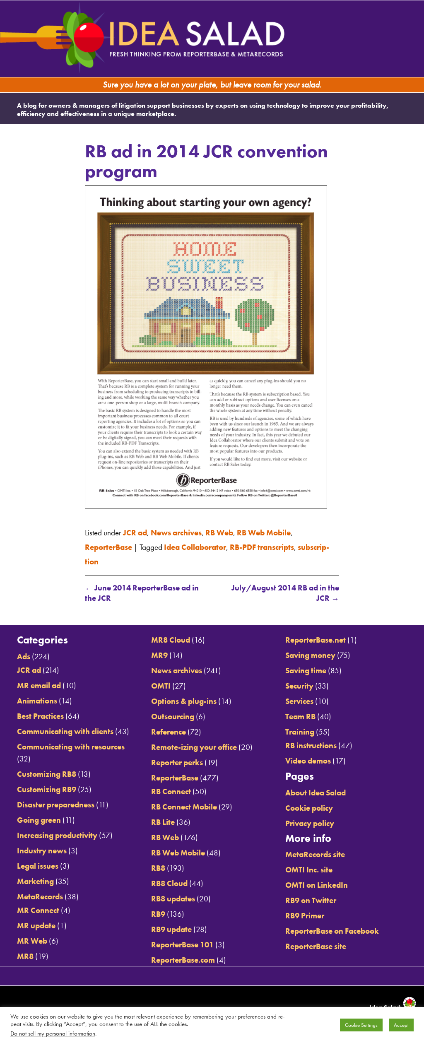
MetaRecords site (315, 852)
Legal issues (37, 864)
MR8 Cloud (170, 637)
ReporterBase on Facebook (332, 928)
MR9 (159, 653)
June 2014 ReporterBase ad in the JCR (142, 589)
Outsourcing (172, 714)
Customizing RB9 (46, 787)
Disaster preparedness (55, 802)
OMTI (161, 683)
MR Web (32, 939)
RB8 (158, 865)
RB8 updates (173, 896)
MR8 (25, 954)
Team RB (300, 714)
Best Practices (40, 713)
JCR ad (135, 535)
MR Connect (38, 908)
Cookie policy (309, 806)
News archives (176, 535)
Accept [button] (401, 1025)
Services (299, 699)
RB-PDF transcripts (262, 547)
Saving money (310, 653)
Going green (39, 818)
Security (299, 683)
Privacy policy (309, 821)
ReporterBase (108, 547)
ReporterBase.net (315, 637)
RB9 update (171, 927)
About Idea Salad (315, 790)
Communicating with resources (71, 744)
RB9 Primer (304, 913)
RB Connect (171, 789)
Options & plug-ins (184, 699)
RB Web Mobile (264, 535)
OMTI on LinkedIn (316, 882)
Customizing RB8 (46, 772)
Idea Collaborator (195, 547)
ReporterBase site (315, 944)
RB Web (219, 535)
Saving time (305, 668)
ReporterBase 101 (182, 942)
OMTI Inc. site (308, 867)
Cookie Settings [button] (361, 1025)
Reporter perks (177, 760)
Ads (23, 654)
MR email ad (39, 683)
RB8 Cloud (169, 881)
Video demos (308, 758)
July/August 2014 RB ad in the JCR (285, 589)
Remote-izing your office (194, 744)
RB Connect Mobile (184, 804)
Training (299, 729)
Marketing (35, 879)
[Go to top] (377, 612)
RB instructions (311, 743)
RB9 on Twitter (310, 898)
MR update (36, 923)
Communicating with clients (65, 729)
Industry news (42, 848)
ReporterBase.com (183, 958)
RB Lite (163, 819)
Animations (37, 698)
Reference (168, 729)
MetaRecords (40, 894)
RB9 (158, 911)
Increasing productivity (57, 833)
